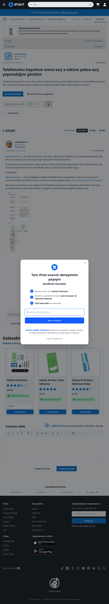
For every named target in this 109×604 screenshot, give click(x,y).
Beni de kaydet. (54, 320)
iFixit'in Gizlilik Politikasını (38, 330)
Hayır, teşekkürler (54, 338)
